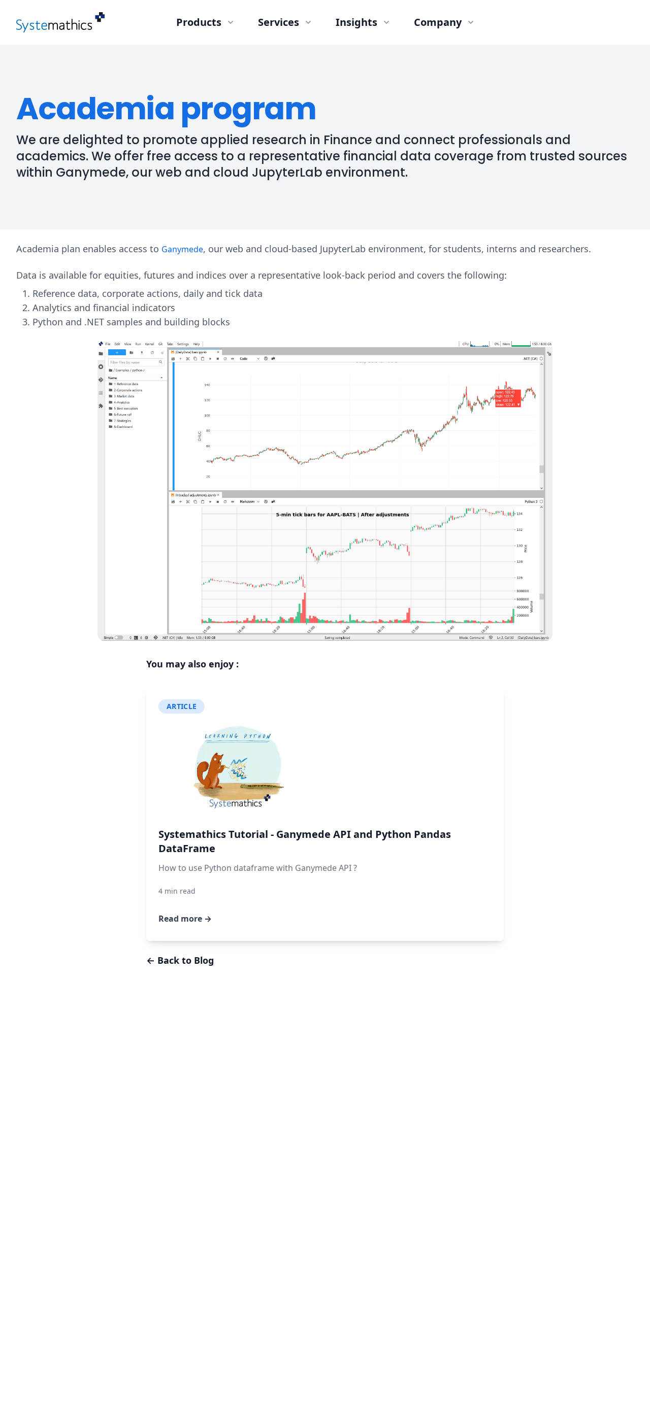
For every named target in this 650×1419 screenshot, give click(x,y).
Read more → (185, 918)
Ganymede (182, 249)
